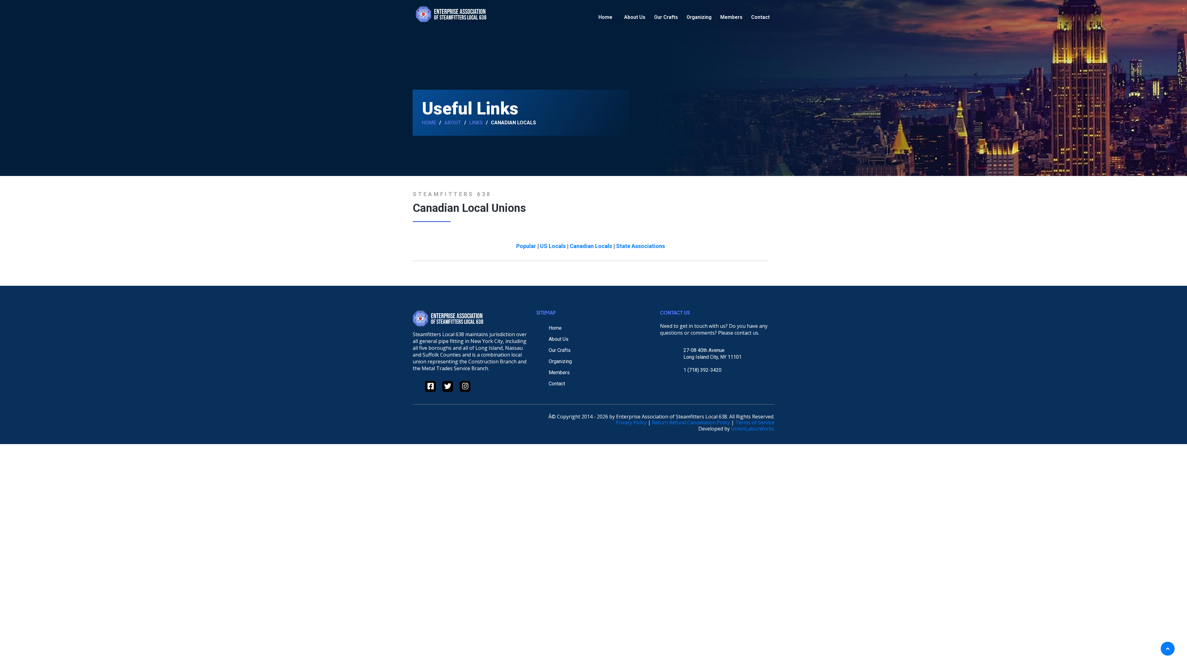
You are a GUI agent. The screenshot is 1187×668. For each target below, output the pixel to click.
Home (605, 17)
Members (731, 17)
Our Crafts (666, 17)
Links (476, 122)
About (452, 122)
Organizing (699, 17)
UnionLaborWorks (752, 428)
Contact (760, 17)
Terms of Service (754, 422)
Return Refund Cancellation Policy (691, 422)
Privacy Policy (631, 422)
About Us (634, 17)
